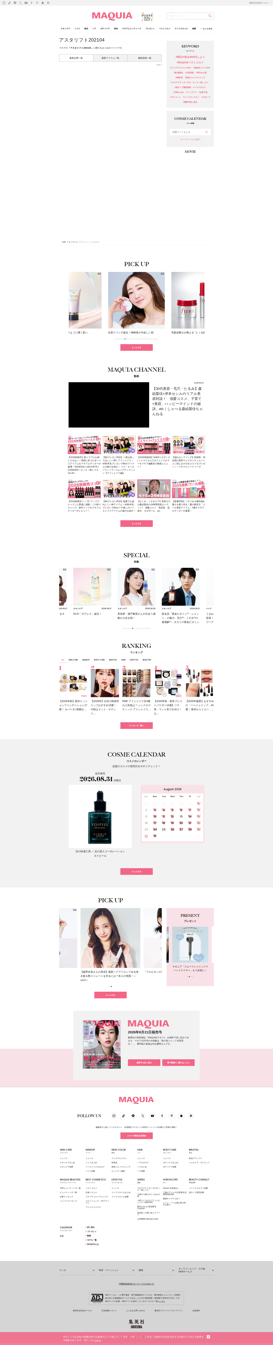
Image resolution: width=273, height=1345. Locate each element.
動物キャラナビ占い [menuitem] (171, 1199)
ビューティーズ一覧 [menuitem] (68, 1192)
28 (190, 829)
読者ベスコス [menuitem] (91, 1192)
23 (146, 829)
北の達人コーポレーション (109, 851)
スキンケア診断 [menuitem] (66, 1167)
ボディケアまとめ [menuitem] (170, 1163)
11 (164, 816)
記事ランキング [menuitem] (66, 1197)
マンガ (62, 1270)
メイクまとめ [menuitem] (91, 1163)
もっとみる (136, 347)
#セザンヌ (206, 97)
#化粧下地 (203, 92)
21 (190, 823)
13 (181, 816)
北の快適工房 (83, 851)
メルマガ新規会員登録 (136, 1136)
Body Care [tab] (99, 659)
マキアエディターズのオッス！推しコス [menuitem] (148, 1189)
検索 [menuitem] (62, 1236)
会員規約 (196, 1311)
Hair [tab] (123, 659)
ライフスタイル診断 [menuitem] (120, 1197)
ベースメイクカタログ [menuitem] (95, 1167)
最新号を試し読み (144, 1063)
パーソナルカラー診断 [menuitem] (198, 1188)
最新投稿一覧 (144, 58)
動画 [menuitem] (89, 1236)
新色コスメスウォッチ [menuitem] (121, 1167)
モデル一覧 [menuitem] (92, 1240)
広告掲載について (109, 1311)
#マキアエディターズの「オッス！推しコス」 (190, 82)
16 (146, 823)
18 (163, 823)
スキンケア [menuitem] (65, 29)
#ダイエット (175, 97)
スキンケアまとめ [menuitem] (67, 1163)
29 (198, 829)
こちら (162, 1301)
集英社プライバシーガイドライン (169, 1311)
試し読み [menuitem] (91, 1227)
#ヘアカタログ (199, 87)
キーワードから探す (190, 139)
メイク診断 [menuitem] (90, 1171)
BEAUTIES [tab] (147, 659)
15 (198, 816)
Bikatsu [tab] (113, 659)
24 (155, 829)
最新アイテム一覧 (110, 58)
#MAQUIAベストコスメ (190, 62)
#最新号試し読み (190, 102)
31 (155, 836)
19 (172, 823)
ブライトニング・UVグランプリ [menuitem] (97, 1202)
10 (155, 816)
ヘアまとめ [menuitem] (142, 1167)
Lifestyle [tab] (134, 659)
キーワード (73, 242)
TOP (64, 242)
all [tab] (62, 659)
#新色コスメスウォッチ (195, 78)
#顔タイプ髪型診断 (183, 87)
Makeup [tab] (86, 659)
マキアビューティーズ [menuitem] (131, 29)
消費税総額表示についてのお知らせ (136, 1284)
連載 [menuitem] (194, 29)
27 (181, 829)
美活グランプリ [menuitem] (195, 1158)
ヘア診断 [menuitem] (141, 1171)
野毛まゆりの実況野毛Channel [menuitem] (146, 1207)
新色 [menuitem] (86, 29)
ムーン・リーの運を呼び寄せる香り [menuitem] (174, 1204)
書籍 (141, 1270)
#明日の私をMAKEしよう (190, 57)
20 (181, 823)
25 (164, 829)
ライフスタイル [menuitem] (181, 29)
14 (190, 816)
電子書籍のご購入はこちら (178, 1063)
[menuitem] (72, 1152)
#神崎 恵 (179, 78)
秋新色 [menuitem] (114, 1163)
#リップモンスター (191, 97)
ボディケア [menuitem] (105, 29)
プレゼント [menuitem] (150, 29)
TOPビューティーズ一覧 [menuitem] (70, 1188)
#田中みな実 (201, 73)
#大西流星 (189, 73)
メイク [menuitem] (77, 29)
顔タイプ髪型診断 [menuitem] (196, 1192)
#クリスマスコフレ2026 (180, 68)
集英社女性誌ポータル (259, 3)
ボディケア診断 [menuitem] (169, 1167)
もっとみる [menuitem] (207, 28)
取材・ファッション (109, 1270)
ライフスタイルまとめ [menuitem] (121, 1192)
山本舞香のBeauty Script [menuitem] (147, 1219)
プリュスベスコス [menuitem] (93, 1207)
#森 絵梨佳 (178, 73)
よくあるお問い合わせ (135, 1311)
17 (155, 823)
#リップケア (191, 92)
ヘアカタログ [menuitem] (143, 1163)
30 (146, 836)
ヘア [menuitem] (94, 29)
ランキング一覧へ (136, 725)
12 (172, 816)
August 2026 (173, 789)
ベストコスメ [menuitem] (164, 29)
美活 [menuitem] (116, 29)
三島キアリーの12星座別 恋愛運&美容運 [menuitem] (175, 1193)
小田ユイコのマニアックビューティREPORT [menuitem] (148, 1201)
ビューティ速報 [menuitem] (118, 1171)
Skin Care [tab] (73, 659)
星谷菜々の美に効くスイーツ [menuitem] (148, 1214)
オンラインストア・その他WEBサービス (192, 1270)
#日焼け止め (178, 92)
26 (172, 829)
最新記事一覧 (76, 58)
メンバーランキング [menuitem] (68, 1201)
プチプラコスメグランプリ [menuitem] (97, 1197)
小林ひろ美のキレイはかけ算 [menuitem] (148, 1195)
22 (198, 823)
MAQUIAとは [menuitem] (93, 1244)
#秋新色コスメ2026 (201, 68)
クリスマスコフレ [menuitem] (119, 1158)
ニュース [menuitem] (63, 1158)
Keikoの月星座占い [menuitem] (171, 1188)
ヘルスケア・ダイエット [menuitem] (199, 1163)
